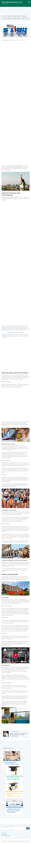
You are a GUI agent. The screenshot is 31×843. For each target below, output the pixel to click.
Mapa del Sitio (4, 834)
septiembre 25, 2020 (7, 40)
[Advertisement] (15, 103)
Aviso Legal (4, 833)
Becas (22, 40)
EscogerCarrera (15, 40)
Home (3, 9)
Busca (28, 828)
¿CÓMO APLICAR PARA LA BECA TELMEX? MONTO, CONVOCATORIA (14, 811)
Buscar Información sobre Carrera (8, 826)
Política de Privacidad (6, 835)
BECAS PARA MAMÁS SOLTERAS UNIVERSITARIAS (11, 763)
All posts (8, 9)
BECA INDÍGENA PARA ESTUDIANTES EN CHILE (13, 778)
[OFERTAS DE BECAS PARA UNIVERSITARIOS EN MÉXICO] (15, 31)
